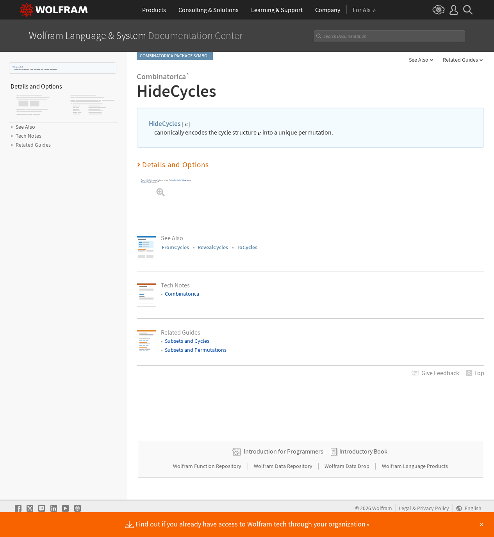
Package (179, 180)
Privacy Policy (433, 508)
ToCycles (247, 247)
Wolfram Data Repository (284, 466)
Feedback (440, 373)
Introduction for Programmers (284, 451)
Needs (143, 182)
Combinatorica (182, 293)
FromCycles (175, 247)
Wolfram (382, 508)
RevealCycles (213, 247)
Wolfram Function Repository (208, 466)
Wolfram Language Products (415, 466)
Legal (405, 508)
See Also (418, 59)
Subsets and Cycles (187, 340)
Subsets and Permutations (195, 349)
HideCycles (16, 67)
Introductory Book (363, 451)
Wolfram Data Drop (348, 466)
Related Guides (460, 59)
